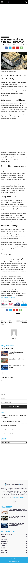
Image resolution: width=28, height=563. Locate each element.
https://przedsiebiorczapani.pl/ (8, 297)
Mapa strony (14, 558)
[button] (26, 2)
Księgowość (6, 37)
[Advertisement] (14, 19)
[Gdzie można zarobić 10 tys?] (4, 360)
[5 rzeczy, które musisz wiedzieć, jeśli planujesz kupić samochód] (4, 511)
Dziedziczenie (4, 545)
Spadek (3, 548)
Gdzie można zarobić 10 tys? (16, 359)
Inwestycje (4, 552)
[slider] (5, 301)
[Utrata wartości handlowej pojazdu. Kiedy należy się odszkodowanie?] (4, 525)
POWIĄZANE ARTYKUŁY (7, 346)
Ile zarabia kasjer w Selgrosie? (21, 321)
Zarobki (3, 537)
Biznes (2, 37)
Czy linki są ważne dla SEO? (7, 434)
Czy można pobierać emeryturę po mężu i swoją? (6, 322)
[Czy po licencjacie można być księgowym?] (4, 367)
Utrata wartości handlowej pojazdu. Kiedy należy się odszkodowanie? (16, 525)
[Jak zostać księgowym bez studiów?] (4, 353)
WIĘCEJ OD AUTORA (7, 348)
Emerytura (4, 550)
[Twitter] (16, 501)
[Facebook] (12, 501)
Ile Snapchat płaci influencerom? (8, 425)
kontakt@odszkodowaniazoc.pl (19, 497)
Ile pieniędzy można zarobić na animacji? (10, 429)
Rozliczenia (4, 543)
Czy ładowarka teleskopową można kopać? (11, 421)
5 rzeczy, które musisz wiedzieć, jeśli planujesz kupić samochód (18, 510)
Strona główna (4, 34)
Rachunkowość (5, 541)
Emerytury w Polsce (6, 534)
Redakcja (5, 44)
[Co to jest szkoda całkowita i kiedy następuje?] (4, 518)
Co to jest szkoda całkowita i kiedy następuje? (17, 517)
